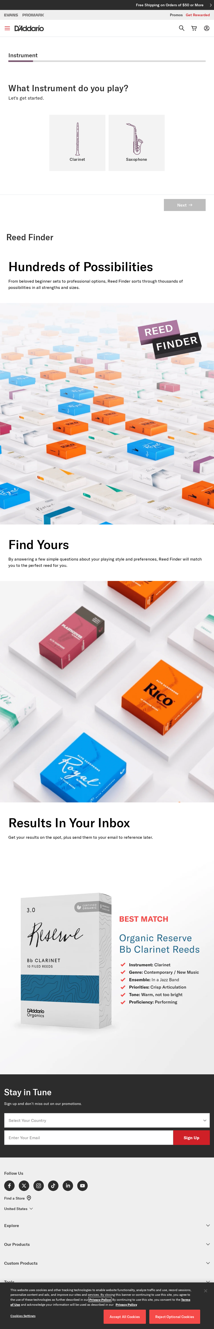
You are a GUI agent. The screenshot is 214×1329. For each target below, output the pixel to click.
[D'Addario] (29, 28)
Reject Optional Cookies (174, 1317)
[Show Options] (204, 1120)
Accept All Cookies (125, 1317)
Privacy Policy (100, 1299)
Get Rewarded (198, 15)
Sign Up (191, 1137)
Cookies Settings (22, 1316)
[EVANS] (11, 15)
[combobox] (105, 1120)
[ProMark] (33, 15)
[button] (77, 143)
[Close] (205, 1291)
